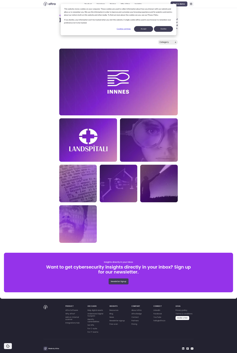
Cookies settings (124, 29)
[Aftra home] (49, 4)
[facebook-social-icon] (187, 348)
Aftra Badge (136, 313)
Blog (111, 313)
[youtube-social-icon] (192, 348)
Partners (135, 320)
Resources (113, 310)
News (111, 317)
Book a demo (179, 4)
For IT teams (93, 332)
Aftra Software (71, 310)
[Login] (191, 3)
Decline (163, 29)
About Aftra (136, 310)
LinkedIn (156, 310)
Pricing (134, 324)
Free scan (113, 324)
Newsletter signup (117, 320)
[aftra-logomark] (45, 307)
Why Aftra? (70, 313)
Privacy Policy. (153, 15)
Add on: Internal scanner (72, 318)
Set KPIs (91, 325)
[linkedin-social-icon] (183, 348)
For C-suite (92, 328)
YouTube (157, 317)
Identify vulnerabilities (93, 320)
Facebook (157, 313)
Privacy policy (181, 310)
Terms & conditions (184, 313)
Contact (135, 317)
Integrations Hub (72, 323)
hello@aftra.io (159, 320)
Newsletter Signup (118, 281)
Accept (143, 29)
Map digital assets (95, 310)
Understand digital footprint (95, 314)
